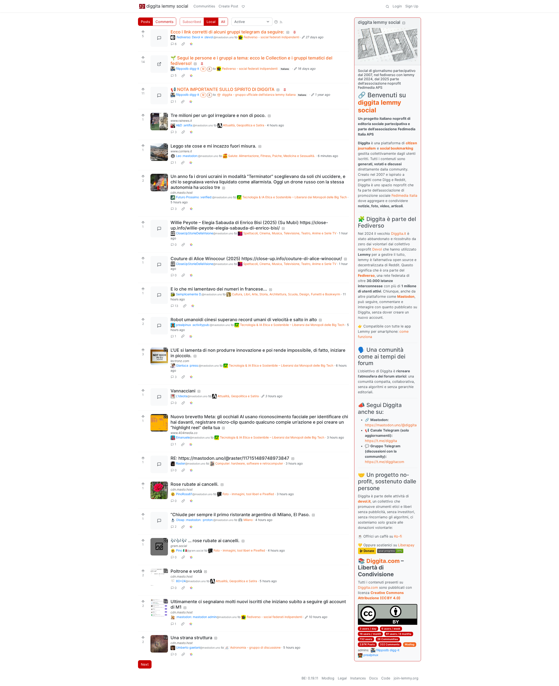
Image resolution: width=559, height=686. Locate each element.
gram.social (179, 546)
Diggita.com (383, 560)
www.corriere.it (181, 151)
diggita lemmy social (167, 6)
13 (176, 306)
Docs (373, 678)
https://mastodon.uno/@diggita (391, 425)
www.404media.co (184, 433)
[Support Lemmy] (243, 6)
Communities (204, 6)
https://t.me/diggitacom (384, 462)
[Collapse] (403, 22)
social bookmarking (396, 148)
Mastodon (405, 296)
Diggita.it (398, 233)
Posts (145, 21)
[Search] (387, 6)
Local (211, 21)
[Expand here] (159, 182)
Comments (164, 21)
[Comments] (159, 38)
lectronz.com (180, 361)
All (223, 21)
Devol (377, 249)
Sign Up (411, 6)
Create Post (228, 6)
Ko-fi (398, 536)
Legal (342, 678)
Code (385, 678)
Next (145, 664)
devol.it (364, 501)
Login (397, 6)
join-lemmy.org (406, 678)
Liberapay (406, 545)
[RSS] (281, 21)
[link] (183, 44)
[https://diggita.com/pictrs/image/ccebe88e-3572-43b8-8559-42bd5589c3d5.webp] (159, 64)
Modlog (409, 644)
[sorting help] (276, 21)
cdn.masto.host (182, 192)
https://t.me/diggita (381, 441)
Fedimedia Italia (404, 195)
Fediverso (366, 275)
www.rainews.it (181, 120)
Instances (358, 678)
